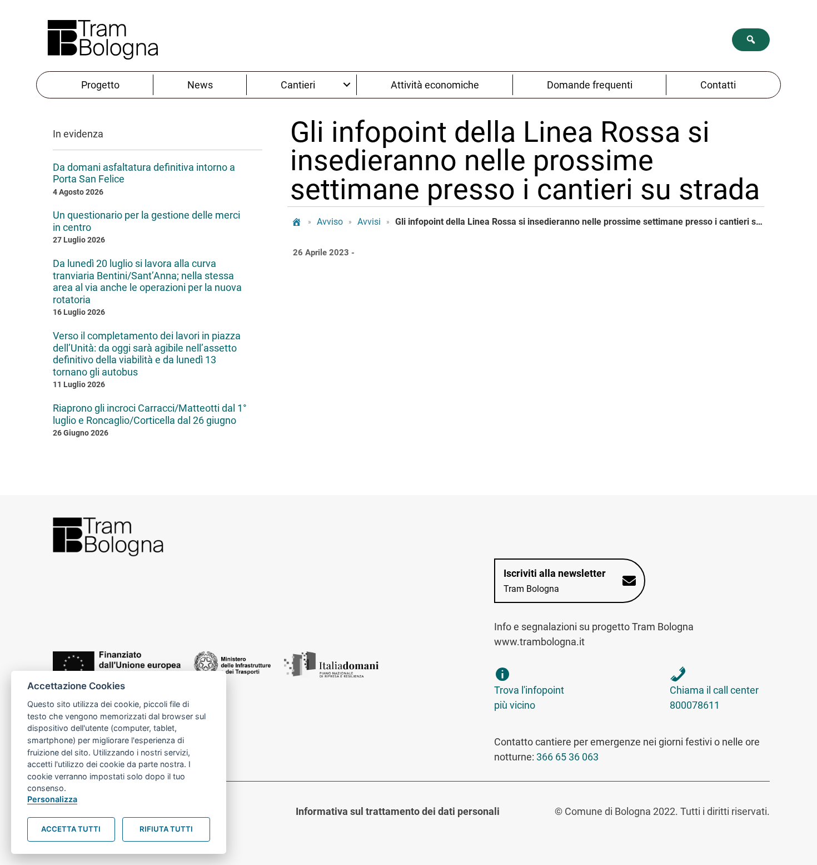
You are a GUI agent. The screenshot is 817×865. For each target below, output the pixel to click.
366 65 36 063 (567, 757)
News (200, 85)
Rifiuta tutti (166, 828)
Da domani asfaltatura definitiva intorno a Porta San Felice (144, 173)
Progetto (100, 85)
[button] (751, 39)
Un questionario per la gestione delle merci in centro (146, 221)
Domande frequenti (589, 85)
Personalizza (52, 799)
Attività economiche (435, 85)
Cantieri (298, 85)
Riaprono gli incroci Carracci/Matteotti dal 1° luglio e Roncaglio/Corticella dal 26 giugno (150, 414)
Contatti (718, 85)
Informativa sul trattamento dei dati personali (398, 811)
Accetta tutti (71, 828)
